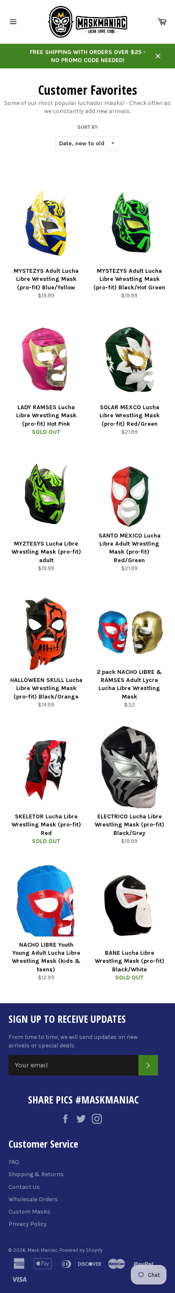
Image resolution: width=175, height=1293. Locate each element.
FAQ (13, 1162)
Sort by (87, 127)
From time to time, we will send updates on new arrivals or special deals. (73, 1041)
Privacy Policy (27, 1224)
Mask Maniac (42, 1250)
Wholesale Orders (33, 1199)
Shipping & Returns (36, 1174)
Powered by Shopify (80, 1250)
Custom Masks (29, 1211)
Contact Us (24, 1187)
